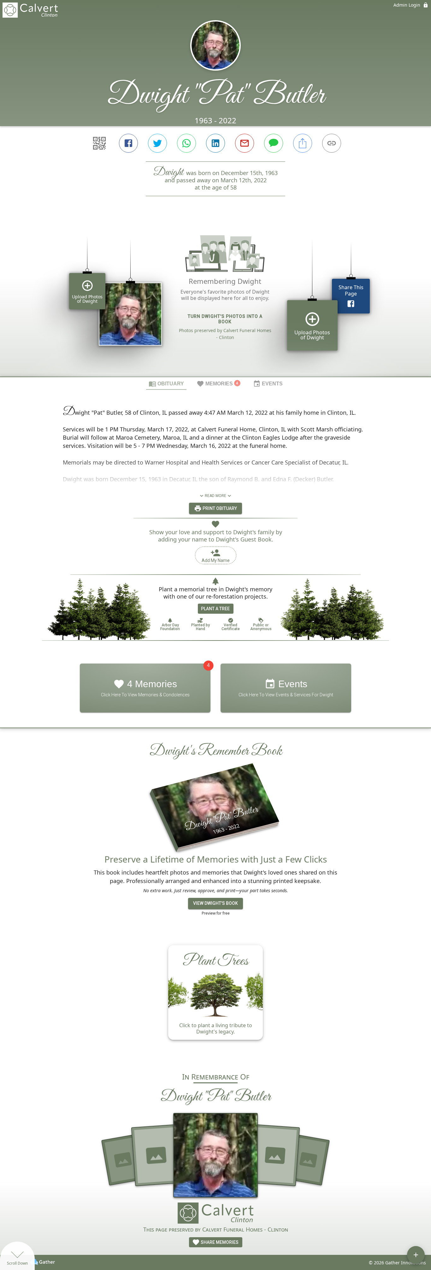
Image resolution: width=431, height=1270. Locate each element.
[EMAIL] (244, 143)
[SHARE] (302, 143)
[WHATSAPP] (186, 143)
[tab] (166, 383)
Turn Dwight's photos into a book (225, 319)
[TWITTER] (157, 143)
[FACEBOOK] (128, 143)
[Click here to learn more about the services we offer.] (215, 1214)
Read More (215, 496)
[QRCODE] (99, 143)
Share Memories (219, 1242)
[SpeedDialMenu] (416, 1255)
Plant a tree (215, 608)
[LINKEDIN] (215, 143)
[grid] (215, 297)
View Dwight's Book (215, 903)
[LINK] (331, 143)
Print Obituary (219, 508)
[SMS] (273, 143)
